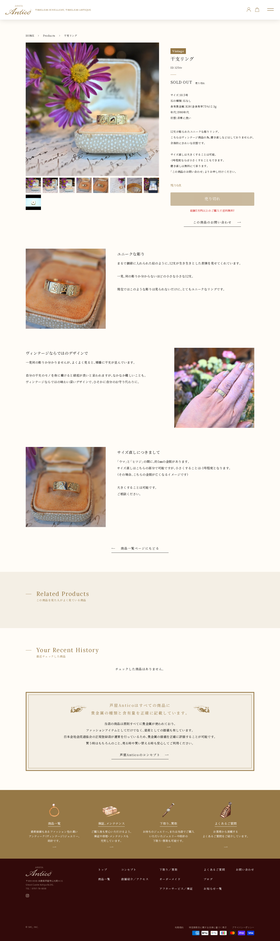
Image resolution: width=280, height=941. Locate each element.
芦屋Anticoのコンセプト (140, 755)
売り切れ (212, 198)
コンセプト (129, 869)
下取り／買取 (168, 869)
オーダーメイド (170, 879)
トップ (102, 869)
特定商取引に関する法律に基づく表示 (208, 927)
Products (49, 35)
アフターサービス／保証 (176, 888)
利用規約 (179, 927)
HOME (30, 35)
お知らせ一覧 (213, 888)
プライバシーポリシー (243, 927)
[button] (270, 9)
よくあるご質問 (214, 869)
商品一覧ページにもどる (140, 548)
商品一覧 (104, 879)
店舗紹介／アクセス (135, 879)
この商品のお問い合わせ (212, 222)
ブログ (208, 879)
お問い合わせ (245, 869)
